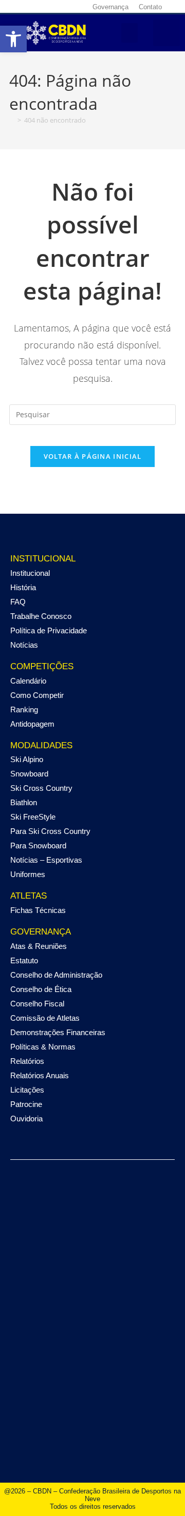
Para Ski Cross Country (50, 831)
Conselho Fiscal (37, 1003)
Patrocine (26, 1104)
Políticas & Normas (43, 1046)
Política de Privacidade (48, 630)
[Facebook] (16, 7)
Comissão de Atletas (45, 1018)
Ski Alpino (26, 759)
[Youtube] (53, 7)
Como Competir (37, 695)
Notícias (24, 644)
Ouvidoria (26, 1118)
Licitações (27, 1089)
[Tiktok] (66, 7)
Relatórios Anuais (39, 1075)
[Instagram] (29, 7)
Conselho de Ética (40, 989)
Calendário (28, 680)
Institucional (30, 573)
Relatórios (27, 1061)
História (23, 587)
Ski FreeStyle (32, 816)
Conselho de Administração (56, 974)
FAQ (18, 601)
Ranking (24, 709)
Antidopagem (32, 724)
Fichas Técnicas (38, 910)
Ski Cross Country (41, 788)
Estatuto (24, 960)
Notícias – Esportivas (46, 860)
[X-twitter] (41, 7)
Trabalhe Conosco (40, 616)
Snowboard (29, 773)
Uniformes (27, 874)
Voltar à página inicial (93, 456)
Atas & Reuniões (38, 946)
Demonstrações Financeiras (57, 1032)
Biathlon (23, 802)
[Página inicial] (11, 120)
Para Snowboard (38, 845)
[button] (129, 33)
